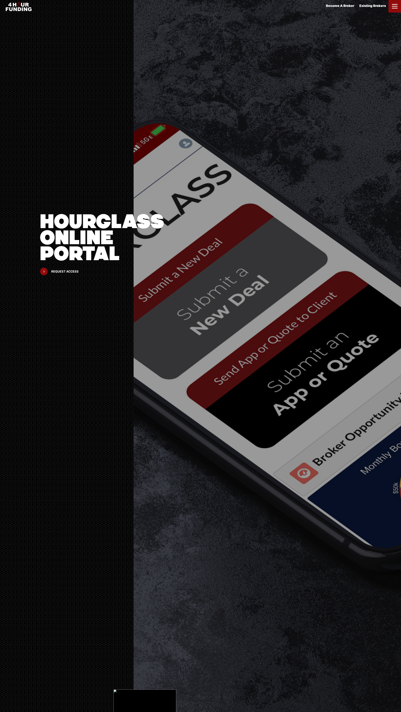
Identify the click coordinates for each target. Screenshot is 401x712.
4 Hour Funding (20, 6)
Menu (394, 6)
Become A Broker (340, 6)
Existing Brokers (372, 6)
